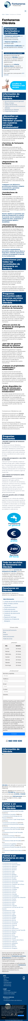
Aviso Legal (7, 990)
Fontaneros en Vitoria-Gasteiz (11, 864)
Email (4, 684)
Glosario (5, 634)
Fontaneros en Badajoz (10, 874)
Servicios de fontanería (9, 630)
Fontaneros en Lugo (9, 913)
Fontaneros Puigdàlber (10, 844)
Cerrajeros (7, 998)
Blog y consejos (9, 103)
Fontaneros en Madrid (9, 915)
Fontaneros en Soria (9, 935)
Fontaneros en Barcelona (10, 876)
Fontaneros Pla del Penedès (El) (12, 847)
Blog (4, 632)
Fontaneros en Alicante (10, 868)
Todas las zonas (7, 638)
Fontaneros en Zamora (9, 946)
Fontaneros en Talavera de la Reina (13, 940)
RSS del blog (7, 985)
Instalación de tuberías (11, 611)
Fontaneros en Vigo (8, 927)
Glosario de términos (11, 104)
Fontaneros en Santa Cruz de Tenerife (14, 930)
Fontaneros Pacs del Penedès (12, 829)
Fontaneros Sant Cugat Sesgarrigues (14, 819)
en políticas (21, 1015)
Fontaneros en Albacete (10, 866)
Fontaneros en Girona (9, 892)
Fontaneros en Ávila (9, 873)
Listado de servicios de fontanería (14, 601)
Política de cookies (9, 993)
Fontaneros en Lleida (9, 912)
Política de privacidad (10, 992)
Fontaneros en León (9, 910)
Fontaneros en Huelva (9, 899)
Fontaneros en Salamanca (10, 928)
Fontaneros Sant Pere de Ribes (12, 837)
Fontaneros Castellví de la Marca (12, 850)
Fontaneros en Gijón (9, 871)
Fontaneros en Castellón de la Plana (13, 884)
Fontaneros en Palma (9, 902)
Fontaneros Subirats (9, 845)
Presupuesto (7, 982)
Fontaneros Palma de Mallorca (13, 1000)
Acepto (4, 1017)
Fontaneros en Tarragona (10, 936)
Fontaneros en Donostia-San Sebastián (14, 897)
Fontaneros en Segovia (9, 931)
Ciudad (5, 689)
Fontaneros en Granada (10, 894)
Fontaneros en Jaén (9, 904)
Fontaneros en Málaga (9, 917)
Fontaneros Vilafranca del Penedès (13, 811)
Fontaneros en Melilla (9, 918)
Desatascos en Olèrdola (12, 109)
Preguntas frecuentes (11, 111)
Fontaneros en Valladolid (10, 943)
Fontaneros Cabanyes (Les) (11, 827)
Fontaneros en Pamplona (10, 922)
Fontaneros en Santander (10, 882)
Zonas (7, 14)
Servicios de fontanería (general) (14, 101)
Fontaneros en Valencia (10, 941)
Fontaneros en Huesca (9, 900)
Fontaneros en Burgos (9, 878)
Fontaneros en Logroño (10, 905)
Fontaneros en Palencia (10, 925)
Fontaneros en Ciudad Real (11, 887)
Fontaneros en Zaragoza (10, 948)
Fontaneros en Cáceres (10, 879)
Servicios (6, 977)
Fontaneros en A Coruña (10, 863)
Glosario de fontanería (10, 607)
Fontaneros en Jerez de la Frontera (13, 881)
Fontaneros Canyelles (9, 814)
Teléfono (5, 678)
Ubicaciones (7, 984)
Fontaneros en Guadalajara (11, 896)
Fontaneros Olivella (8, 835)
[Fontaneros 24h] (14, 4)
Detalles (5, 694)
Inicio (3, 14)
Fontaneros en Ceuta (9, 886)
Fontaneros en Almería (10, 869)
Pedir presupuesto (9, 609)
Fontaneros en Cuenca (9, 891)
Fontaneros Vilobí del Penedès (12, 840)
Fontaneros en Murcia (9, 920)
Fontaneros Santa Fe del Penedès (13, 832)
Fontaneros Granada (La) (10, 822)
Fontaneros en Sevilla (9, 933)
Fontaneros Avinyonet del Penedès (13, 824)
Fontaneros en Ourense (10, 923)
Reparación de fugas (10, 617)
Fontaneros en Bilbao (9, 945)
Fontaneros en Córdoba (10, 889)
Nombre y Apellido (8, 673)
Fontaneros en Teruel (9, 938)
